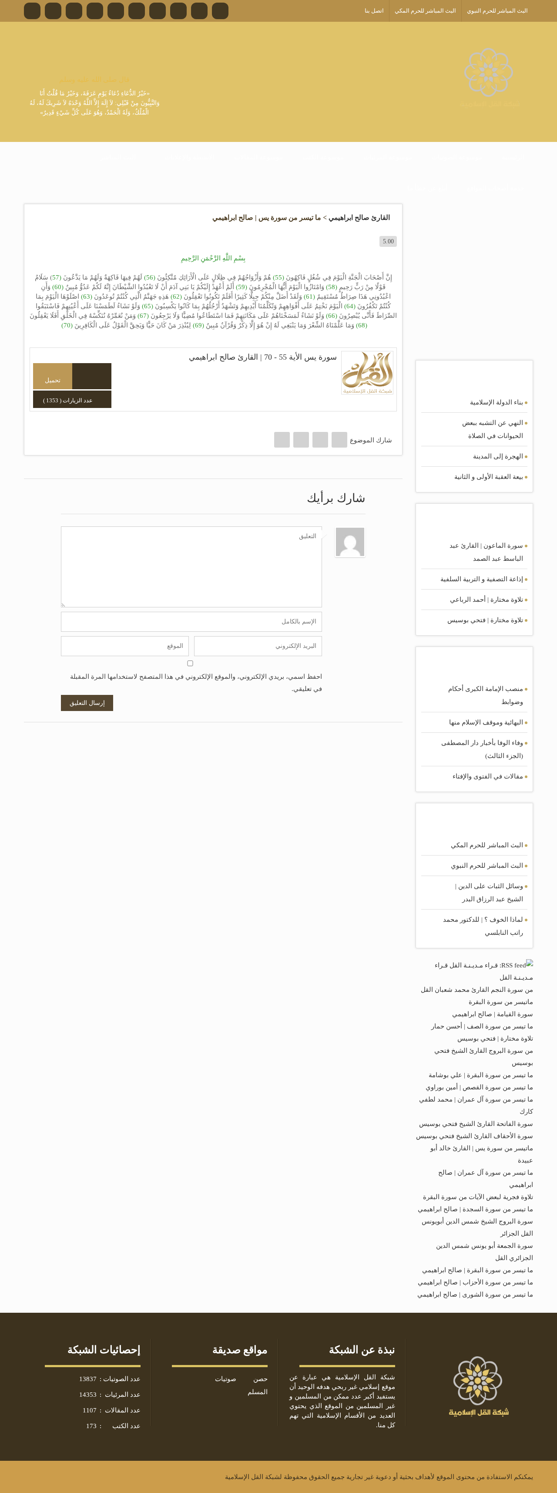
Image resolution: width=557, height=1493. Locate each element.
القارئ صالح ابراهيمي (359, 217)
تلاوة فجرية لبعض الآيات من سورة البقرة (478, 1196)
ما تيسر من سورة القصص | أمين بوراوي (479, 1087)
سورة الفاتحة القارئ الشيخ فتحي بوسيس (476, 1123)
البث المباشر (118, 157)
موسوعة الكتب (323, 157)
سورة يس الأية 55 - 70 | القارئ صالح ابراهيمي (263, 357)
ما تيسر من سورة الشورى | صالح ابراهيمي (475, 1294)
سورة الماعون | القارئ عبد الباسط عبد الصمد (486, 552)
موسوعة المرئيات (387, 157)
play (92, 376)
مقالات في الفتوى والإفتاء (488, 776)
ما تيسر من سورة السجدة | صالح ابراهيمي (475, 1209)
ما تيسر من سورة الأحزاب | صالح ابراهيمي (475, 1282)
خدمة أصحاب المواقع (495, 188)
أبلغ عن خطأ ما (427, 188)
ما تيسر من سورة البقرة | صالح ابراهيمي (477, 1270)
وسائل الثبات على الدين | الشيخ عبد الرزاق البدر (489, 893)
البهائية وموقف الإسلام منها (486, 722)
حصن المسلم (258, 1385)
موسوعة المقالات (258, 157)
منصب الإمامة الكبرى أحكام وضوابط (485, 695)
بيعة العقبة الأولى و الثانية (488, 476)
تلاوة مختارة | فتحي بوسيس (485, 620)
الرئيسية (513, 157)
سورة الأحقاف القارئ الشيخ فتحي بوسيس (474, 1135)
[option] (94, 96)
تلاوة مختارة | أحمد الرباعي (486, 599)
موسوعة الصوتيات (457, 157)
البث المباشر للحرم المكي (487, 845)
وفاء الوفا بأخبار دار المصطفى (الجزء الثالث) (482, 749)
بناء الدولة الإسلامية (496, 402)
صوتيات (225, 1378)
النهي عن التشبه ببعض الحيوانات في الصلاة (492, 429)
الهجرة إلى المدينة (498, 456)
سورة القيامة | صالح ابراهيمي (492, 1014)
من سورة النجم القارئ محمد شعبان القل (477, 989)
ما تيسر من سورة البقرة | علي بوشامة (481, 1075)
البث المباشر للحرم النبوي (487, 865)
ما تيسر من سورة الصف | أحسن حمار (482, 1026)
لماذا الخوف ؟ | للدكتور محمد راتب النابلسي (483, 926)
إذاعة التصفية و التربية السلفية (481, 579)
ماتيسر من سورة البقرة (501, 1001)
